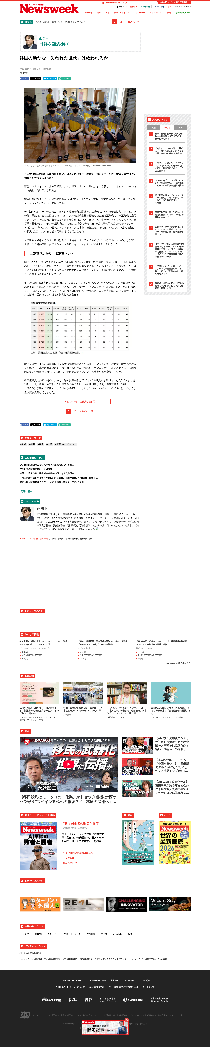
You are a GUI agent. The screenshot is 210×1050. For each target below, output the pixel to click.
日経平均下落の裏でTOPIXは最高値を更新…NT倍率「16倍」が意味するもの (169, 215)
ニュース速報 (158, 7)
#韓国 (46, 22)
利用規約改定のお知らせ (31, 953)
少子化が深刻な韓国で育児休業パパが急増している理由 (47, 464)
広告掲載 (114, 980)
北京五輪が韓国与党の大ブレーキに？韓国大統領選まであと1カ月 (52, 482)
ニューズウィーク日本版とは (73, 980)
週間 (180, 128)
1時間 (153, 128)
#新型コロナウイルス (75, 22)
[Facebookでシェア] (24, 78)
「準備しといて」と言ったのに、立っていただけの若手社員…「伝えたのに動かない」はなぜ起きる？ (169, 270)
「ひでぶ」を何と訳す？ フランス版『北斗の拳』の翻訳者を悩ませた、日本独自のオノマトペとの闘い (169, 167)
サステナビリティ (183, 13)
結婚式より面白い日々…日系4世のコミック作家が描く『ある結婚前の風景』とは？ (169, 285)
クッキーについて (77, 987)
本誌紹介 (164, 2)
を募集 (164, 959)
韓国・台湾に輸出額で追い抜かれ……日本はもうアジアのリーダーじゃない (169, 136)
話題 (169, 13)
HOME (23, 538)
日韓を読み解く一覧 (39, 538)
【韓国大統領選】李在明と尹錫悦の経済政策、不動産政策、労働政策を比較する (59, 478)
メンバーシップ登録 (97, 980)
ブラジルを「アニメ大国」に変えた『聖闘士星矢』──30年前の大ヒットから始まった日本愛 (169, 183)
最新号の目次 (70, 863)
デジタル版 (69, 858)
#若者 (39, 22)
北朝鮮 (38, 934)
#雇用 (53, 22)
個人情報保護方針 (96, 987)
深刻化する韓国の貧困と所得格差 (36, 469)
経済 (99, 13)
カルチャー (140, 13)
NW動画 (91, 934)
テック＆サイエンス (122, 13)
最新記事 (133, 7)
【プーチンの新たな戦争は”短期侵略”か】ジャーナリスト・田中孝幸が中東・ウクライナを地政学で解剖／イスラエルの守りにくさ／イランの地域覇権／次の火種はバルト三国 (169, 250)
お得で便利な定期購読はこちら (79, 852)
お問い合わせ (128, 980)
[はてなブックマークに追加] (50, 78)
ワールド (89, 13)
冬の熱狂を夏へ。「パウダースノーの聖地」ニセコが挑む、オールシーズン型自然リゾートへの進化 (169, 199)
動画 (169, 7)
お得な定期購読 (180, 2)
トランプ (24, 934)
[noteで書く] (64, 78)
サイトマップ (148, 987)
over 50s (117, 934)
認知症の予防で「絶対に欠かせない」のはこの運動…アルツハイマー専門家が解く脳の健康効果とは (169, 231)
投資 (130, 934)
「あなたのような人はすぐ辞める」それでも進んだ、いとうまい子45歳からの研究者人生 (169, 151)
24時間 (167, 128)
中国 (66, 934)
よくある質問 (144, 980)
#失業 (60, 22)
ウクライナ (52, 934)
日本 (107, 13)
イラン (77, 934)
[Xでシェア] (35, 78)
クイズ (104, 934)
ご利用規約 (60, 987)
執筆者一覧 (145, 7)
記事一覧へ (27, 491)
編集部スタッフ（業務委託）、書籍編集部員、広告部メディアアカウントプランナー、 (91, 959)
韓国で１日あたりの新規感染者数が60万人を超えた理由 (47, 473)
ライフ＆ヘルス (156, 13)
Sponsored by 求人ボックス (178, 663)
